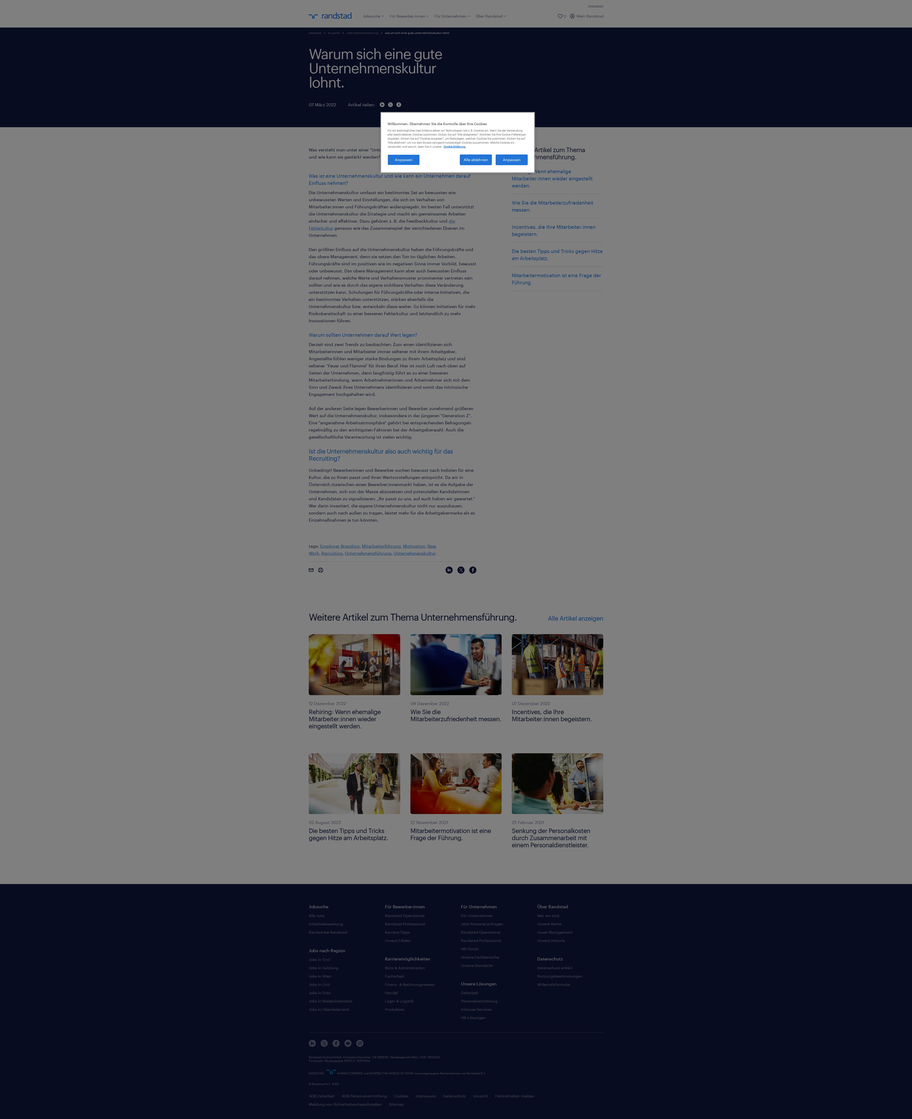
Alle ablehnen (476, 159)
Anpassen (404, 159)
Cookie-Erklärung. (455, 146)
